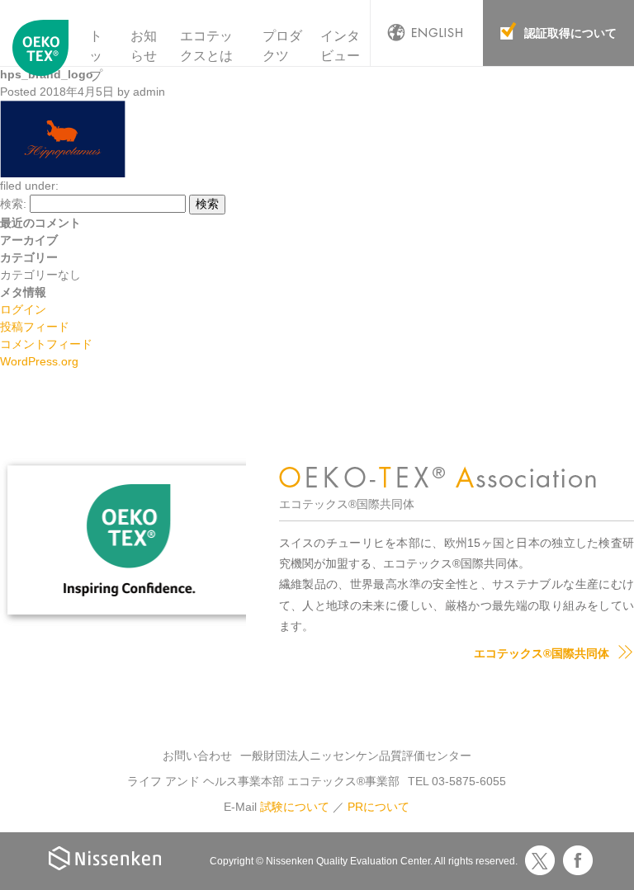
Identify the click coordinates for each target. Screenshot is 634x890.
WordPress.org (39, 361)
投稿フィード (34, 326)
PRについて (378, 806)
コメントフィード (46, 344)
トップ (95, 55)
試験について (294, 806)
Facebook (578, 860)
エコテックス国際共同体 (40, 57)
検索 (207, 203)
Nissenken (105, 858)
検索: (13, 203)
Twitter (540, 860)
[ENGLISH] (427, 33)
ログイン (23, 309)
